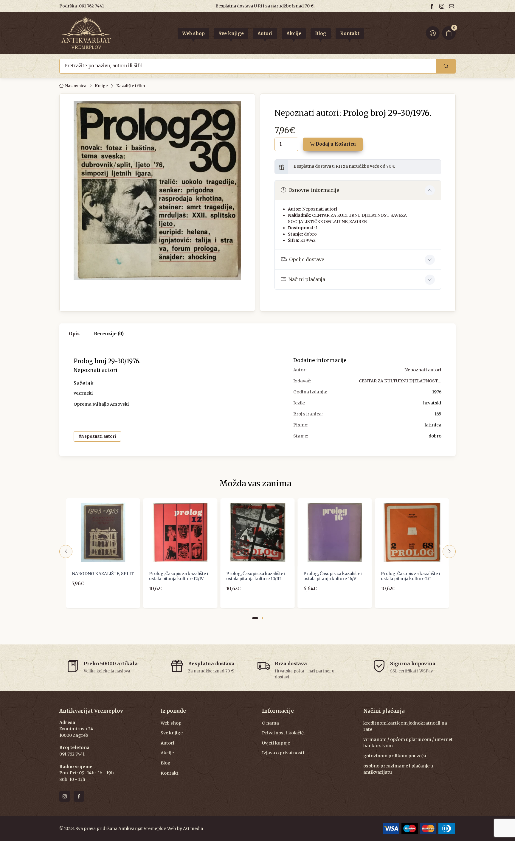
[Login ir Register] (433, 33)
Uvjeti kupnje (276, 743)
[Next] (449, 551)
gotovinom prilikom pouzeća (394, 756)
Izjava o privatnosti (283, 753)
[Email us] (452, 6)
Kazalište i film (130, 85)
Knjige (101, 85)
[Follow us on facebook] (432, 6)
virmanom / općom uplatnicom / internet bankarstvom (408, 743)
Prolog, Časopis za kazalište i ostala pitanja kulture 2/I (410, 576)
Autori (167, 743)
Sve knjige (172, 733)
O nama (270, 723)
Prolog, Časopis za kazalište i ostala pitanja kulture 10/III (255, 576)
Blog (165, 763)
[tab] (109, 334)
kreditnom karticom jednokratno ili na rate (405, 726)
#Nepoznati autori (97, 436)
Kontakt (170, 773)
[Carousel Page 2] (262, 618)
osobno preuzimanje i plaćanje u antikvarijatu (398, 769)
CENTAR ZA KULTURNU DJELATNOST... (400, 381)
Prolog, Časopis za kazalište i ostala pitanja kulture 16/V (332, 576)
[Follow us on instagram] (442, 6)
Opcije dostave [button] (306, 259)
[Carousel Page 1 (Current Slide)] (255, 618)
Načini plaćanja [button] (306, 279)
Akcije (167, 753)
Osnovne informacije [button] (313, 190)
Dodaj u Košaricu (335, 144)
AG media (193, 828)
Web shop (171, 723)
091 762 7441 (91, 6)
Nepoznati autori (319, 209)
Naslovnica (75, 85)
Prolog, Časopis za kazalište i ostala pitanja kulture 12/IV (178, 576)
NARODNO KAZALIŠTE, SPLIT (103, 573)
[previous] (65, 551)
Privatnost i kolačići (283, 733)
